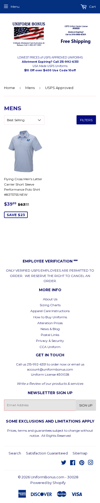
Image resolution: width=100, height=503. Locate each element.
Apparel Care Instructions (50, 311)
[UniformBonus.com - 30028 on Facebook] (72, 463)
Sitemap (80, 453)
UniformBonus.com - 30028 (54, 477)
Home (9, 88)
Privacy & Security (50, 341)
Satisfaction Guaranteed (47, 453)
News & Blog (50, 329)
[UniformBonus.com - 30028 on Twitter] (63, 463)
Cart (92, 7)
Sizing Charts (50, 305)
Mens (30, 88)
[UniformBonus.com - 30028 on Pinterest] (82, 463)
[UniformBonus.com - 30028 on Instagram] (90, 463)
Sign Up (86, 405)
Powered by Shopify (48, 482)
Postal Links (50, 335)
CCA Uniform (50, 347)
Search (15, 453)
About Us (50, 299)
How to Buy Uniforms (50, 317)
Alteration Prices (50, 323)
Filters (86, 120)
